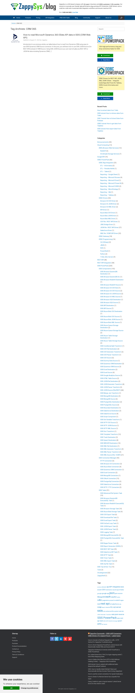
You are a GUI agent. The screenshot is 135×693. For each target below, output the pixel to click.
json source (118, 593)
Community (86, 18)
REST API (100, 260)
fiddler (122, 590)
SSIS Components (105, 269)
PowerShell (104, 251)
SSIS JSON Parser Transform (110, 387)
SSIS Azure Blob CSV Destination (111, 311)
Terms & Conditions (18, 654)
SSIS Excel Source (106, 372)
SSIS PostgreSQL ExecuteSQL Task (112, 538)
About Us (108, 18)
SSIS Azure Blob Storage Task (110, 511)
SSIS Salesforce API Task (108, 552)
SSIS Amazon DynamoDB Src (110, 277)
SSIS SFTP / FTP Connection (109, 487)
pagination (105, 600)
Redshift (103, 151)
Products (28, 18)
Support (97, 18)
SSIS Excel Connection (107, 472)
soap (99, 607)
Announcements (103, 142)
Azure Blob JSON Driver (108, 216)
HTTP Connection (106, 461)
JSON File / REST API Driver (109, 227)
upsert (120, 621)
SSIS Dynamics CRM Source (109, 366)
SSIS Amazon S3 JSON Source (110, 294)
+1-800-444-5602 (66, 12)
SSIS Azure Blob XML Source (109, 322)
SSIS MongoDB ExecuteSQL (109, 535)
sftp (120, 604)
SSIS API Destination (107, 305)
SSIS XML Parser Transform (109, 452)
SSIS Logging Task (106, 532)
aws (122, 587)
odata (118, 597)
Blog (76, 18)
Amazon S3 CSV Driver (108, 201)
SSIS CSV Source (106, 358)
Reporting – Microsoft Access (110, 177)
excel (114, 590)
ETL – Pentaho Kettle (107, 168)
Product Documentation (19, 646)
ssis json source (118, 614)
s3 (110, 604)
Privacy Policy (16, 652)
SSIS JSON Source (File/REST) (110, 390)
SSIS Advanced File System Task (111, 493)
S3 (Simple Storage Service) (109, 154)
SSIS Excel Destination (107, 369)
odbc (99, 600)
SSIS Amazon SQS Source (109, 302)
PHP (101, 248)
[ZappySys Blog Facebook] (52, 639)
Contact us (15, 649)
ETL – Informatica (106, 165)
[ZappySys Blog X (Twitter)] (57, 639)
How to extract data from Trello (107, 110)
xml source (104, 624)
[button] (121, 17)
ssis (100, 610)
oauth (108, 596)
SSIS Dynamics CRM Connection (111, 469)
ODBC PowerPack (103, 160)
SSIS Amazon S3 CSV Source (110, 291)
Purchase (15, 643)
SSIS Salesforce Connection (109, 484)
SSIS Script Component (108, 416)
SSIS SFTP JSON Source (108, 425)
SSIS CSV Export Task (107, 514)
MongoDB (101, 597)
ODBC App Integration (106, 163)
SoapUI (103, 607)
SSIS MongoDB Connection (109, 475)
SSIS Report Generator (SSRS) (110, 546)
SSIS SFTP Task (105, 555)
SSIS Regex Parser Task (108, 543)
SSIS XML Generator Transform (110, 449)
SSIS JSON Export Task (108, 526)
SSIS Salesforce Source (108, 414)
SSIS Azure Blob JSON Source (110, 319)
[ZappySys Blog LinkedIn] (61, 639)
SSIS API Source (105, 308)
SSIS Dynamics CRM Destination (111, 363)
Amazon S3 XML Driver (108, 207)
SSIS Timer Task (105, 558)
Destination (108, 590)
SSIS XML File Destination (108, 446)
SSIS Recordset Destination (109, 408)
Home (18, 18)
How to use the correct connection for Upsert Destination (105, 674)
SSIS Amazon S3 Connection (110, 464)
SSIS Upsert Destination (108, 440)
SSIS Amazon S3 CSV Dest (109, 288)
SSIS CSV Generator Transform (110, 352)
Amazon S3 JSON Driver (108, 204)
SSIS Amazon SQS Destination (110, 299)
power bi (112, 600)
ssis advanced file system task (112, 611)
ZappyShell (101, 575)
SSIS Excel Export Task (107, 520)
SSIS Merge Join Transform (109, 393)
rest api (105, 603)
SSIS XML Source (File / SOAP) (110, 455)
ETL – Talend (104, 171)
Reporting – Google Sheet (108, 174)
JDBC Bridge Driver (106, 224)
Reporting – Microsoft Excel (109, 180)
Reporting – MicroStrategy (109, 189)
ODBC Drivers (103, 198)
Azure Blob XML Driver (107, 218)
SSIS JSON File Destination (109, 381)
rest (98, 604)
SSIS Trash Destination (107, 437)
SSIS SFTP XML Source (108, 428)
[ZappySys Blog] (33, 6)
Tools (99, 570)
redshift (117, 600)
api (108, 587)
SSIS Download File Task (108, 517)
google (99, 593)
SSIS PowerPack (102, 266)
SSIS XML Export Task (107, 561)
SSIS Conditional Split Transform (111, 346)
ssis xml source (108, 621)
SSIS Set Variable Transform (109, 419)
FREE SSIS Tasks (65, 18)
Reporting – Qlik (105, 192)
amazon (104, 587)
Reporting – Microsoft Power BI (110, 183)
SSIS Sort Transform (107, 431)
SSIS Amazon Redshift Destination (112, 280)
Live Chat (75, 12)
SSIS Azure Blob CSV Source (109, 316)
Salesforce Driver (106, 230)
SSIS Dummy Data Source (109, 361)
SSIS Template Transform (109, 434)
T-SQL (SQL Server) (106, 257)
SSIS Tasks (102, 490)
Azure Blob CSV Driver (107, 213)
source (108, 607)
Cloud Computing (103, 145)
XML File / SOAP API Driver (109, 233)
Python (102, 254)
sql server (117, 607)
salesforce (115, 604)
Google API (101, 157)
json (112, 593)
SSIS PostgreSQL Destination (110, 402)
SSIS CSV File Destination (108, 349)
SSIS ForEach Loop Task (108, 523)
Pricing (38, 18)
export (118, 590)
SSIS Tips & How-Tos (104, 567)
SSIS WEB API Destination (108, 443)
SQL (111, 607)
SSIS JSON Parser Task (108, 529)
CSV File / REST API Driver (108, 221)
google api (105, 593)
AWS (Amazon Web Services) (109, 148)
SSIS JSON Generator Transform (111, 384)
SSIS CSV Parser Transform (109, 355)
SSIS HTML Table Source (108, 378)
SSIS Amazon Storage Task (109, 508)
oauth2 (113, 597)
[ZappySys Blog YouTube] (70, 639)
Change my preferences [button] (29, 688)
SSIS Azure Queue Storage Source (111, 330)
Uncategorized (102, 573)
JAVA (102, 245)
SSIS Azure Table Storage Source (111, 341)
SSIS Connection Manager (107, 458)
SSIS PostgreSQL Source (108, 405)
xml (99, 623)
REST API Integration (104, 263)
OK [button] (11, 688)
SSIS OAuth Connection (108, 478)
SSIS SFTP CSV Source (108, 422)
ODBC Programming (105, 239)
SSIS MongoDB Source (107, 399)
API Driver (103, 210)
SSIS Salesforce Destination (109, 411)
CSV (103, 590)
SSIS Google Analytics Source (110, 375)
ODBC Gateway (104, 236)
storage (115, 621)
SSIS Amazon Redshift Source (110, 285)
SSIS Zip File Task (106, 564)
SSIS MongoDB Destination (109, 396)
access (99, 587)
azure (99, 590)
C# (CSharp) (104, 242)
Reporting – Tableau (107, 195)
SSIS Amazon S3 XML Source (110, 296)
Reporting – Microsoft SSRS (109, 186)
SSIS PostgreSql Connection (109, 481)
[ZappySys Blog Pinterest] (65, 639)
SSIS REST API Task (107, 549)
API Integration (49, 18)
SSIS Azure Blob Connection (109, 467)
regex (122, 600)
